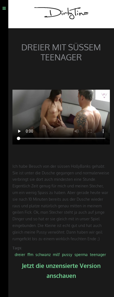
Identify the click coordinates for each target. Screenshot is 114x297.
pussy (67, 254)
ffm (30, 254)
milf (56, 254)
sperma (81, 254)
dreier (20, 254)
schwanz (43, 254)
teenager (98, 254)
